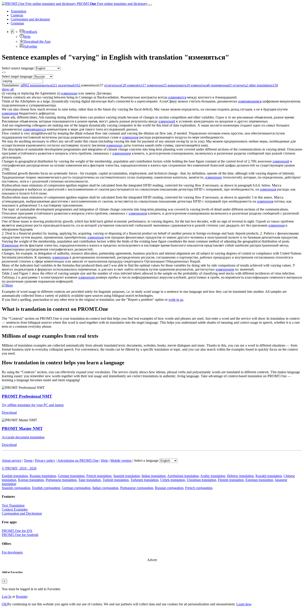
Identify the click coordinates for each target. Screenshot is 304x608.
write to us (175, 299)
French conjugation (198, 488)
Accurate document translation (23, 437)
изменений (166, 121)
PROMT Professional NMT (27, 396)
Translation (18, 11)
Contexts (17, 15)
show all (8, 89)
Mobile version (121, 460)
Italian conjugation (105, 488)
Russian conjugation (169, 488)
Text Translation (13, 505)
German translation (71, 476)
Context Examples (15, 509)
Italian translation (154, 476)
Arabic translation (212, 476)
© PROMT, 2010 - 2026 (19, 468)
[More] (7, 285)
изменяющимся (249, 101)
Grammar (17, 23)
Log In (6, 596)
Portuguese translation (61, 480)
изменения (10, 113)
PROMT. (112, 4)
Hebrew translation (240, 476)
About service (11, 460)
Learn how (244, 604)
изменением (121, 153)
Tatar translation (89, 480)
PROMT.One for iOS (17, 531)
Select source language (18, 68)
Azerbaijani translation (183, 476)
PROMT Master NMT (22, 428)
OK (4, 604)
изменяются (177, 97)
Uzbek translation (172, 480)
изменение (69, 93)
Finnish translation (231, 480)
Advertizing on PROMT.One (78, 460)
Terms (28, 460)
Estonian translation (259, 480)
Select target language (17, 76)
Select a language (146, 460)
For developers (12, 552)
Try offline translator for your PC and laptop (33, 405)
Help (27, 36)
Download (9, 412)
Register (22, 596)
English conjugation (46, 488)
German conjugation (76, 488)
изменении (213, 177)
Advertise (30, 46)
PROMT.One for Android (20, 535)
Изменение (10, 245)
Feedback (30, 32)
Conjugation (30, 19)
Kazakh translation (268, 476)
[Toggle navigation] (150, 5)
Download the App (37, 41)
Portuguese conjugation (136, 488)
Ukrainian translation (201, 480)
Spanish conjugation (16, 488)
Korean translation (31, 480)
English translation (15, 476)
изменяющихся (34, 129)
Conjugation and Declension (22, 513)
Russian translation (43, 476)
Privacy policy (45, 460)
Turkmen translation (144, 480)
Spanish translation (126, 476)
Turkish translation (116, 480)
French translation (98, 476)
